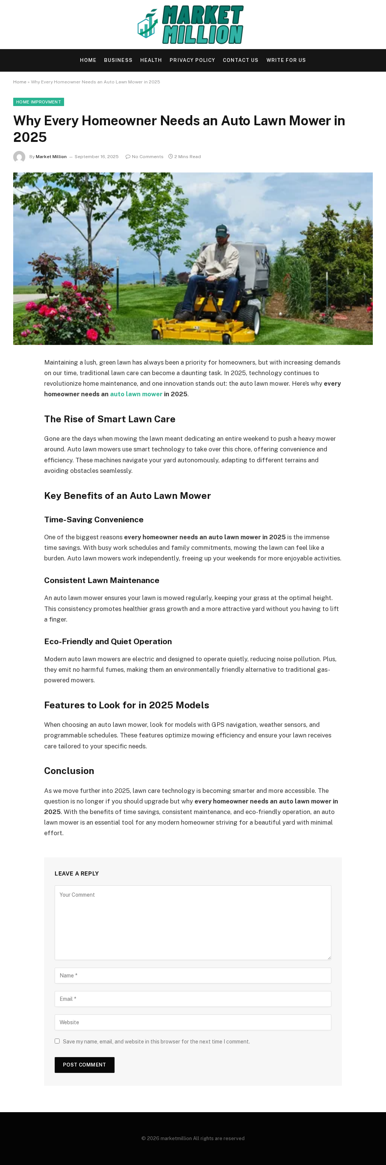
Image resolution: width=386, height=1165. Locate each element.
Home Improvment (38, 102)
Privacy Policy (192, 60)
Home (88, 60)
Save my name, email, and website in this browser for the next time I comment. (156, 1042)
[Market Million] (193, 24)
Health (151, 60)
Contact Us (241, 60)
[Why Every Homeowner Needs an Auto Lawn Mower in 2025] (193, 258)
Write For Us (286, 60)
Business (118, 60)
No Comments (148, 156)
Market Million (51, 156)
